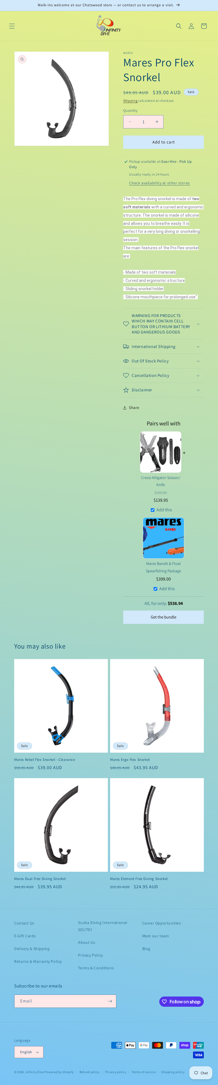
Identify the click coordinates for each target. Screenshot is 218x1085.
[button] (12, 26)
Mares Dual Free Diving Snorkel (40, 879)
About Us (86, 942)
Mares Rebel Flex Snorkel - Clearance (44, 759)
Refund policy (89, 1072)
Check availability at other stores (159, 182)
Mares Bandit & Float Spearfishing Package (163, 567)
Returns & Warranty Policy (38, 961)
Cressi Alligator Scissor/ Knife (160, 481)
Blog (146, 948)
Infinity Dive (35, 1072)
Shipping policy (173, 1072)
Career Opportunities (161, 923)
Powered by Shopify (59, 1072)
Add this (164, 510)
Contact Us (24, 923)
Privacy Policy (90, 955)
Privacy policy (115, 1072)
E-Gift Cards (25, 935)
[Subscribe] (110, 1001)
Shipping (130, 100)
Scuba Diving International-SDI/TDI (103, 926)
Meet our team (155, 935)
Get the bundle (163, 617)
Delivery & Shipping (31, 948)
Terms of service (144, 1072)
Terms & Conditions (96, 967)
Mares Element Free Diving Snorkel (139, 879)
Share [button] (134, 407)
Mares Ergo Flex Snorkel (130, 759)
